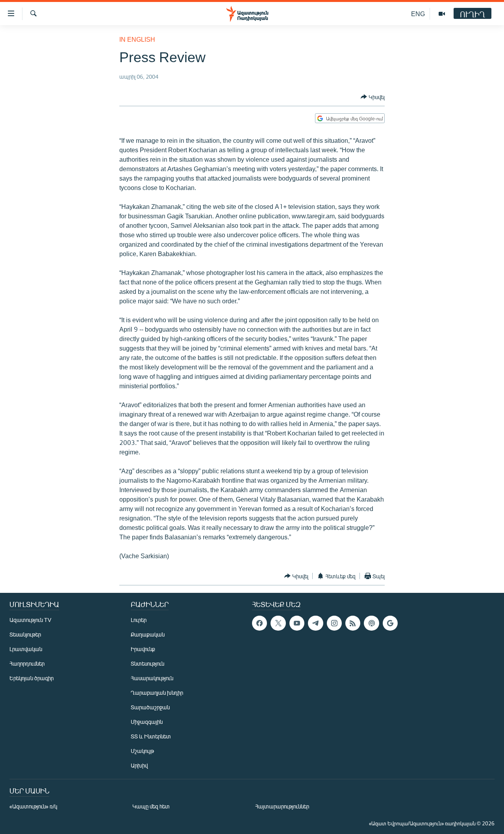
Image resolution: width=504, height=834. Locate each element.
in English (137, 39)
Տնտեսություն (147, 663)
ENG (418, 13)
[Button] (373, 96)
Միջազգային (147, 721)
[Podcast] (371, 623)
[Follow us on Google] (390, 623)
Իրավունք (143, 649)
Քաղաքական (148, 634)
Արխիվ (139, 765)
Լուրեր (138, 619)
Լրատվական (25, 649)
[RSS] (352, 623)
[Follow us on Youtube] (296, 623)
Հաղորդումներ (26, 663)
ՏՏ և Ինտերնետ (151, 736)
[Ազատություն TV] (442, 14)
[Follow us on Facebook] (259, 623)
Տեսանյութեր (25, 634)
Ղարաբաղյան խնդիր (157, 692)
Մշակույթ (142, 750)
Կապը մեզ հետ (151, 806)
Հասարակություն (152, 678)
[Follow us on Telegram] (315, 623)
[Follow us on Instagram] (334, 623)
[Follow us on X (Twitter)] (278, 623)
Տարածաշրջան (150, 707)
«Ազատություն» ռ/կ (33, 806)
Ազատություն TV (30, 619)
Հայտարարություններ (282, 806)
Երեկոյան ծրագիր (31, 678)
